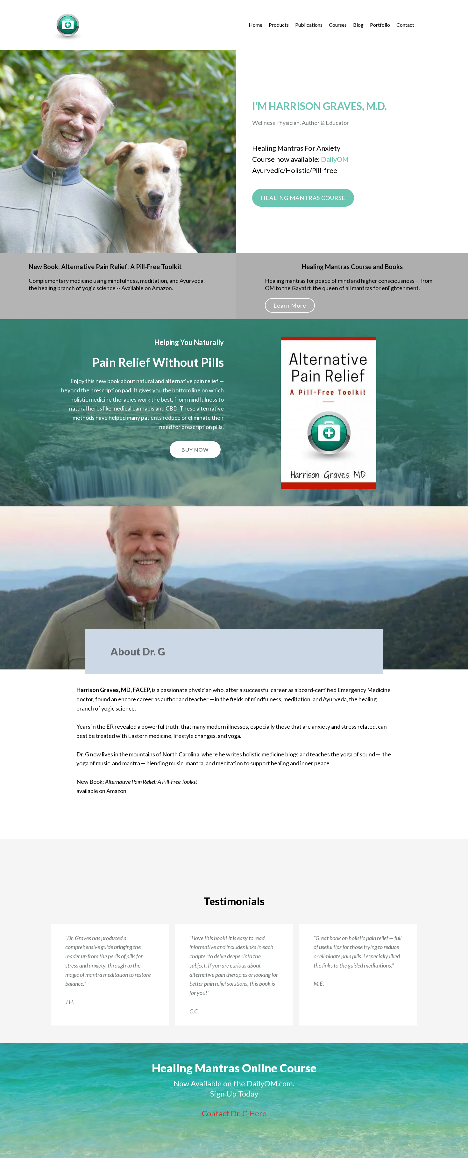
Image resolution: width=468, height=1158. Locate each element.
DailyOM (335, 159)
